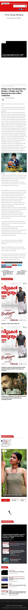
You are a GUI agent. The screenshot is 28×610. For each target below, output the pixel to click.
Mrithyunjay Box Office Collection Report (15, 560)
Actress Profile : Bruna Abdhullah (16, 571)
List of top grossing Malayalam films (17, 585)
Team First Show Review (17, 605)
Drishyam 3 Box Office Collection (10, 323)
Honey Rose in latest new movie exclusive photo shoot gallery (16, 577)
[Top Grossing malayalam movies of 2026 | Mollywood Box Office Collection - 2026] (14, 49)
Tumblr (4, 267)
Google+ (14, 265)
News (22, 500)
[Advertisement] (14, 30)
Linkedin (19, 265)
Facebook (4, 265)
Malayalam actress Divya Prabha (12, 495)
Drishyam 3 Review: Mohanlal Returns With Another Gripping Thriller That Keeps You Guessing (13, 369)
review (5, 84)
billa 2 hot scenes (11, 570)
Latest (5, 500)
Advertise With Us (23, 607)
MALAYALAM (16, 262)
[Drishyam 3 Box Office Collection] (14, 302)
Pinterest (9, 267)
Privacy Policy (15, 607)
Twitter (9, 265)
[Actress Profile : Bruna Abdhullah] (4, 572)
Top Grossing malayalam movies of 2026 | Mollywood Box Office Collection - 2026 (13, 55)
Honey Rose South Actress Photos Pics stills (17, 579)
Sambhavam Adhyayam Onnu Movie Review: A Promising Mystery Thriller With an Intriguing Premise (13, 398)
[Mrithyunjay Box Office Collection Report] (6, 560)
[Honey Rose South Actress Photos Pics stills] (4, 578)
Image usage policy (6, 607)
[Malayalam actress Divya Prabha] (14, 473)
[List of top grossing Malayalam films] (4, 586)
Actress (14, 500)
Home (2, 84)
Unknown (4, 539)
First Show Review (14, 14)
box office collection (9, 262)
